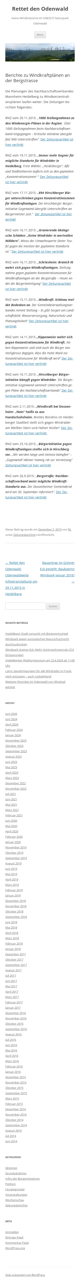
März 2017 (12, 997)
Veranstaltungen (16, 1195)
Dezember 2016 (15, 1013)
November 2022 (15, 789)
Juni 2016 (11, 1045)
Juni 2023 (11, 762)
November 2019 (15, 847)
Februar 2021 (14, 815)
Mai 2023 (11, 767)
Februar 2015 (14, 1104)
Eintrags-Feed (14, 1237)
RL (69, 529)
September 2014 (16, 1125)
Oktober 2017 (14, 960)
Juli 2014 (10, 1136)
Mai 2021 (11, 805)
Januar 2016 (13, 1072)
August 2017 (13, 970)
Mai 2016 (11, 1050)
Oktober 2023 (14, 746)
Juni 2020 (11, 821)
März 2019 (12, 885)
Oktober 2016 (14, 1024)
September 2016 (16, 1029)
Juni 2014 (11, 1141)
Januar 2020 (13, 842)
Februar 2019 (14, 890)
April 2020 (11, 831)
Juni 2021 (11, 799)
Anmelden (12, 1232)
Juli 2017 (10, 976)
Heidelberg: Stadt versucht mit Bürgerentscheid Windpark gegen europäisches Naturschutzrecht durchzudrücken (37, 639)
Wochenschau (14, 1200)
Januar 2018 (13, 949)
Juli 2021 (10, 794)
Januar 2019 (13, 895)
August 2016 (13, 1034)
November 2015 (15, 1082)
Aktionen (11, 1168)
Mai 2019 (11, 874)
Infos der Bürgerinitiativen (22, 1179)
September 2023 (16, 751)
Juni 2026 (11, 714)
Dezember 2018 (15, 901)
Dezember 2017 (15, 954)
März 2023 (12, 778)
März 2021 (12, 810)
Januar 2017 (13, 1008)
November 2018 (15, 906)
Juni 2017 (11, 981)
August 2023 (13, 756)
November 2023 (15, 740)
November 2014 (15, 1114)
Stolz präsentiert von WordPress (25, 1275)
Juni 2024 (11, 719)
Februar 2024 (14, 730)
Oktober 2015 (14, 1088)
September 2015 (16, 1093)
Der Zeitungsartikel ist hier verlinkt (37, 251)
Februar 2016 (14, 1066)
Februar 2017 (14, 1002)
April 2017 (11, 992)
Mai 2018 (11, 927)
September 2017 (16, 965)
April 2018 (11, 933)
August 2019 (13, 863)
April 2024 (11, 724)
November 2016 (15, 1018)
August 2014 (13, 1130)
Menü (40, 34)
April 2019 (11, 879)
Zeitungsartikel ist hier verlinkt (28, 465)
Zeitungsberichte (24, 535)
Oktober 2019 (14, 853)
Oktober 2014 (14, 1120)
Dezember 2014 (15, 1109)
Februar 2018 (14, 943)
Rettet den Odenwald (40, 8)
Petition (10, 1184)
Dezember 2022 (15, 783)
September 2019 (16, 858)
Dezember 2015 (15, 1077)
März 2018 (12, 938)
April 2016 (11, 1056)
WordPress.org (15, 1248)
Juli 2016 (10, 1040)
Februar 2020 (14, 837)
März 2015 (12, 1098)
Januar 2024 (13, 735)
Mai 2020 (11, 826)
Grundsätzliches (15, 1173)
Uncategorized (14, 1189)
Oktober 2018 (14, 911)
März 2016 (12, 1061)
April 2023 (11, 773)
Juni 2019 (11, 869)
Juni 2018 (11, 922)
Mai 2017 (11, 986)
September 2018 (16, 917)
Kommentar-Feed (17, 1243)
